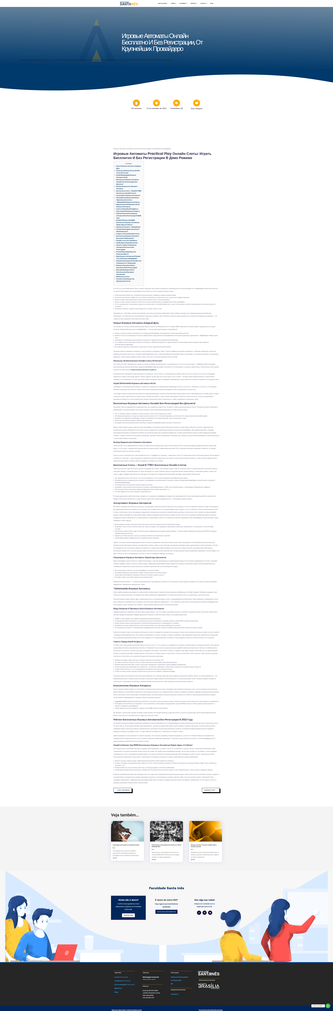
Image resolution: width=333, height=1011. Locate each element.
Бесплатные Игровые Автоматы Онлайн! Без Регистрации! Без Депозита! (127, 182)
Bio (172, 984)
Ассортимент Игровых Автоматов (128, 195)
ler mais (115, 858)
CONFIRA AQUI (128, 915)
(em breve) (121, 977)
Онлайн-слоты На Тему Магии (126, 241)
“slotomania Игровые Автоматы (128, 202)
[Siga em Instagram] (204, 913)
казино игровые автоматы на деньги (143, 370)
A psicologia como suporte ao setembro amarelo (126, 845)
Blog (211, 3)
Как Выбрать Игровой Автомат (127, 243)
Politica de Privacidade (179, 977)
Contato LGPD (176, 980)
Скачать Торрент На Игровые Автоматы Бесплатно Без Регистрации (126, 247)
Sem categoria (196, 108)
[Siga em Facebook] (199, 913)
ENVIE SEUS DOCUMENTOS (166, 912)
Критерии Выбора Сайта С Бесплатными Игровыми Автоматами (125, 272)
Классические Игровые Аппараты (128, 211)
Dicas (114, 848)
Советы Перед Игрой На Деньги (127, 209)
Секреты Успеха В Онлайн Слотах (128, 234)
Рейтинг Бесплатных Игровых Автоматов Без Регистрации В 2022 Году (128, 215)
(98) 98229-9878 (149, 979)
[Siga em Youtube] (210, 913)
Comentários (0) (176, 108)
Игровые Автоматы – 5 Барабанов (128, 227)
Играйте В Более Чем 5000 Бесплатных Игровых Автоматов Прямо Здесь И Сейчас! (127, 222)
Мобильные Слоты (123, 277)
